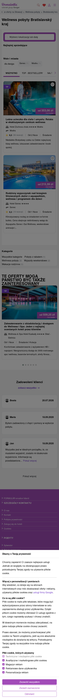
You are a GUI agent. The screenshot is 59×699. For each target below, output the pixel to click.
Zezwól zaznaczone (29, 688)
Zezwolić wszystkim (29, 682)
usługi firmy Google (43, 592)
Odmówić (29, 694)
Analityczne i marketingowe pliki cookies (26, 660)
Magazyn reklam (14, 664)
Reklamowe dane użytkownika (21, 668)
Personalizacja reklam (17, 672)
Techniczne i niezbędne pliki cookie (24, 656)
